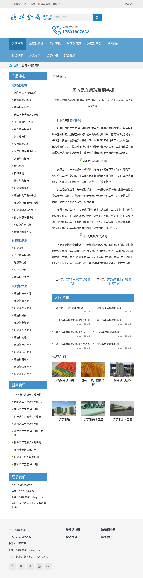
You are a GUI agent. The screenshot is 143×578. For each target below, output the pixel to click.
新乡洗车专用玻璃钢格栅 (27, 442)
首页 (24, 65)
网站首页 (17, 43)
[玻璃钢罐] (64, 408)
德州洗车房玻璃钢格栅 (109, 307)
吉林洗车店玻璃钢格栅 (26, 409)
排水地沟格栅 (21, 180)
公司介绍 (52, 55)
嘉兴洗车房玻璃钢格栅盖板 (70, 331)
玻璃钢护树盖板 (22, 107)
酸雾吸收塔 (20, 269)
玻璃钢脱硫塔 (122, 380)
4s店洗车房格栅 (22, 224)
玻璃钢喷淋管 (21, 300)
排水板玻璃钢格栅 (24, 217)
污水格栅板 (20, 136)
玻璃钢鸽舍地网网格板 (26, 202)
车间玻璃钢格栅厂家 (25, 449)
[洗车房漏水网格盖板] (93, 369)
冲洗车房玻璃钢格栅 (108, 344)
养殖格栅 (19, 173)
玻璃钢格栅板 (21, 188)
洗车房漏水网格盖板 (25, 92)
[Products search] (97, 17)
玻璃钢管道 (74, 43)
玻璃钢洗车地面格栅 (25, 195)
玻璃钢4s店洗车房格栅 (26, 457)
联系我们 (129, 4)
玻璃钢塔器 (94, 43)
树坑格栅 (19, 166)
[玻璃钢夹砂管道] (93, 408)
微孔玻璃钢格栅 (22, 129)
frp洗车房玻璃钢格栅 (108, 331)
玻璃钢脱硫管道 (22, 308)
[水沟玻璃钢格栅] (64, 369)
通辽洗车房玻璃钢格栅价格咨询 (73, 344)
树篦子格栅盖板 (22, 232)
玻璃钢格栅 (36, 43)
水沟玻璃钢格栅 (64, 380)
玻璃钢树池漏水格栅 (25, 210)
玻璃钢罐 (64, 419)
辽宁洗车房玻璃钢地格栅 (27, 416)
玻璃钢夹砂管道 (93, 419)
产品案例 (34, 55)
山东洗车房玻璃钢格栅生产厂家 (73, 319)
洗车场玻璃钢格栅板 (25, 151)
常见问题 (113, 43)
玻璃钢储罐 (20, 262)
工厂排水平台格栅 (24, 122)
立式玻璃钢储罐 (22, 255)
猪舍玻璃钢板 (21, 144)
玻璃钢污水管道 (122, 419)
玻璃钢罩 (17, 55)
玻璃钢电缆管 (21, 322)
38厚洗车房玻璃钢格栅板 (69, 307)
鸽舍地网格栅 (21, 158)
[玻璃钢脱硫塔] (122, 369)
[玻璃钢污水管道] (122, 408)
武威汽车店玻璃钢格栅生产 (28, 402)
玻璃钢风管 (20, 315)
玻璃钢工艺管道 (22, 374)
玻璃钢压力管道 (22, 352)
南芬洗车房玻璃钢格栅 (109, 319)
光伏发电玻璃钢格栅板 (26, 114)
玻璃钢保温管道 (22, 366)
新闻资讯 (55, 43)
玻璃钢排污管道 (22, 344)
